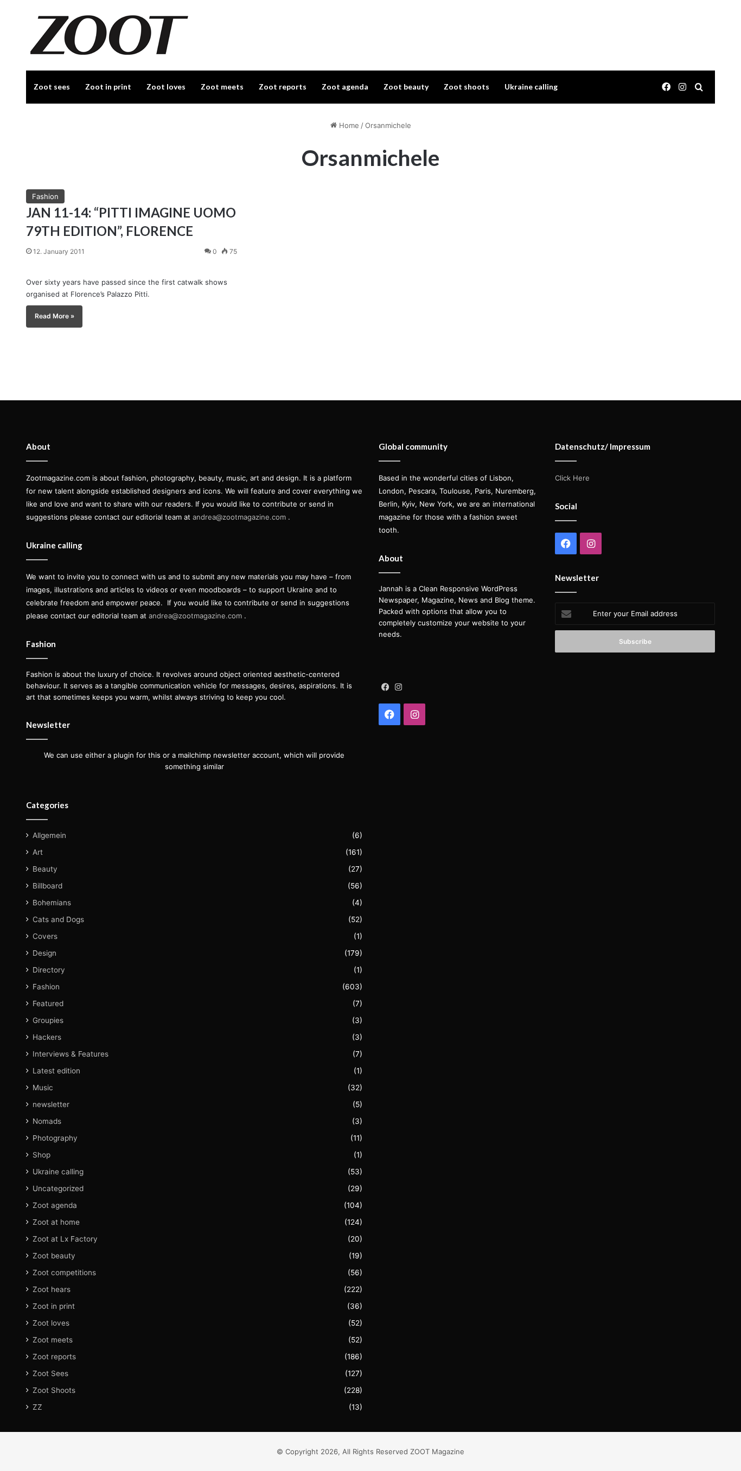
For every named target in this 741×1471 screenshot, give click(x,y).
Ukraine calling (531, 86)
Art (38, 852)
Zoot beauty (406, 86)
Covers (45, 936)
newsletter (51, 1104)
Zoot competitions (64, 1272)
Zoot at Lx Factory (65, 1239)
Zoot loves (166, 86)
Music (43, 1087)
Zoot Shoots (54, 1390)
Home (348, 125)
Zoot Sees (50, 1373)
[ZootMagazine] (109, 35)
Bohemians (52, 902)
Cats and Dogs (58, 919)
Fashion (45, 196)
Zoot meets (222, 86)
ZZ (37, 1407)
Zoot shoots (466, 86)
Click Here (572, 478)
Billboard (47, 885)
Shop (41, 1154)
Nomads (47, 1121)
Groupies (48, 1020)
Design (44, 953)
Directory (49, 969)
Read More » (54, 316)
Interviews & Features (70, 1054)
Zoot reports (282, 86)
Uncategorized (58, 1188)
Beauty (45, 869)
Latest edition (56, 1070)
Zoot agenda (345, 86)
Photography (55, 1138)
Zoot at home (56, 1222)
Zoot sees (52, 86)
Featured (48, 1003)
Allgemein (49, 835)
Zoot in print (108, 86)
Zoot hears (52, 1289)
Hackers (47, 1037)
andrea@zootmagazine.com (239, 517)
